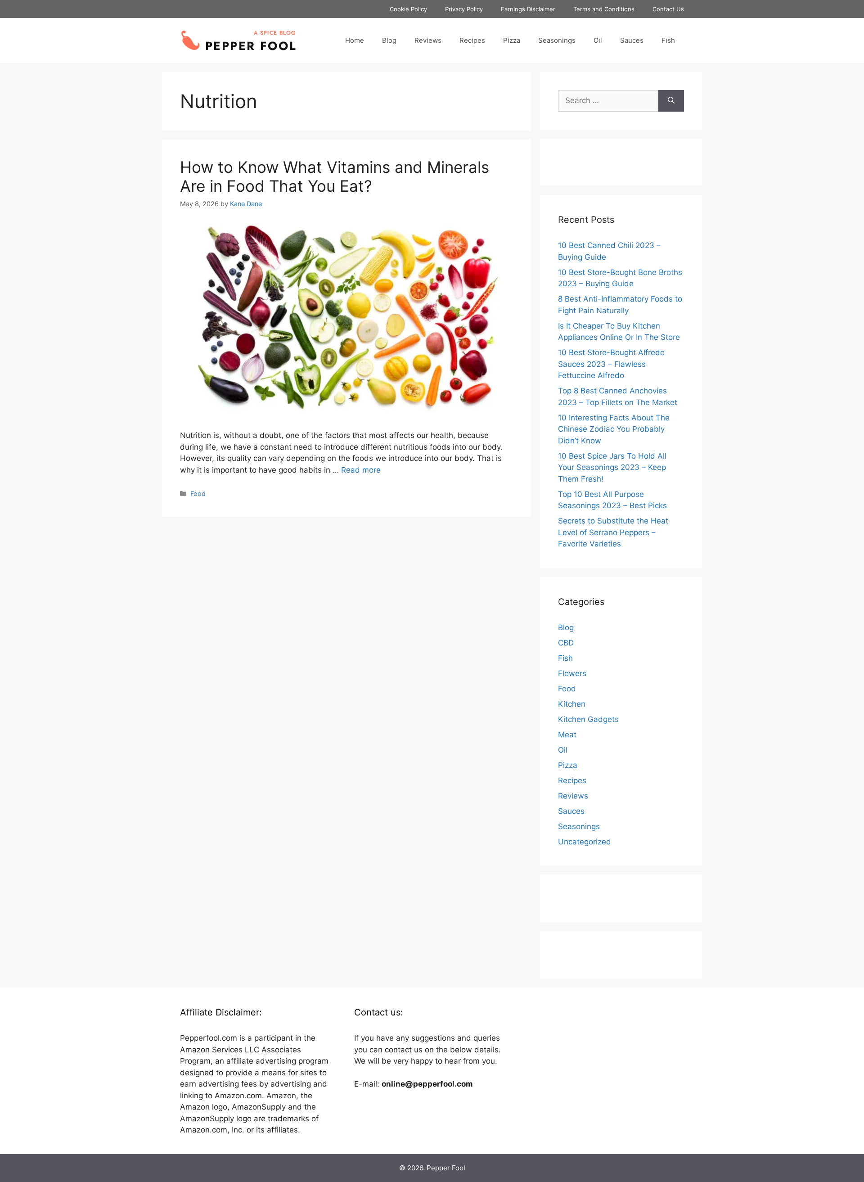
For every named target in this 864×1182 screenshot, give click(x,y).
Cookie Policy (408, 9)
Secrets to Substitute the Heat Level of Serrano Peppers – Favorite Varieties (613, 532)
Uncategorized (584, 841)
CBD (566, 642)
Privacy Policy (464, 9)
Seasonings (557, 40)
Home (354, 40)
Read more (361, 469)
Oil (598, 40)
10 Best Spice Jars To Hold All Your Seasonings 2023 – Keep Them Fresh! (612, 467)
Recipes (472, 40)
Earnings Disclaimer (528, 9)
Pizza (511, 40)
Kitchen (571, 703)
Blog (389, 40)
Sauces (632, 40)
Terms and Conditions (603, 9)
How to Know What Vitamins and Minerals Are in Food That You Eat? (334, 176)
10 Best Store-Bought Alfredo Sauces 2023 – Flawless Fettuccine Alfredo (611, 364)
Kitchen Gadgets (588, 719)
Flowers (572, 673)
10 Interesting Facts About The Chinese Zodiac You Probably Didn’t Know (614, 429)
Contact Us (668, 9)
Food (198, 493)
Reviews (427, 40)
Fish (668, 40)
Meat (567, 734)
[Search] (671, 101)
